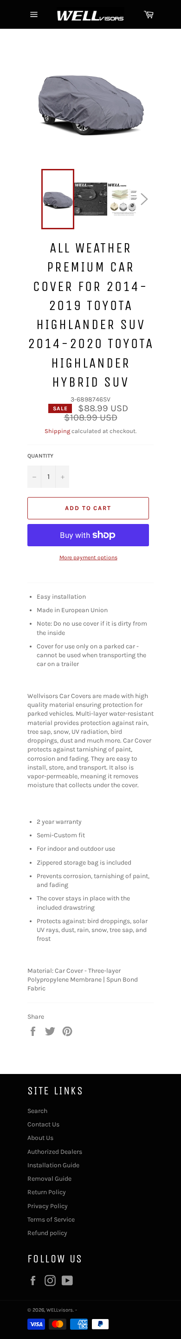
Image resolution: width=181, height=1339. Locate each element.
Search (37, 1111)
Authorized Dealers (54, 1152)
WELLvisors (59, 1310)
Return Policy (46, 1192)
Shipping (57, 430)
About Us (40, 1138)
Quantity (40, 456)
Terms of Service (51, 1219)
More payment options (88, 557)
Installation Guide (53, 1165)
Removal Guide (49, 1179)
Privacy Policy (47, 1206)
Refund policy (47, 1233)
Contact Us (43, 1124)
